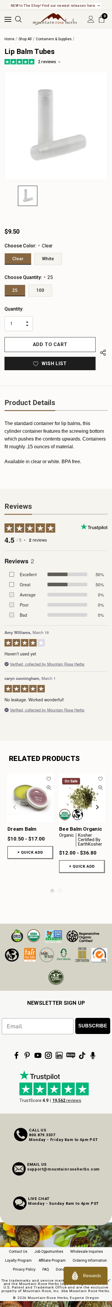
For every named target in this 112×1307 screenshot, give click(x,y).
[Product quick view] (49, 787)
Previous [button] (14, 807)
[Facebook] (16, 1055)
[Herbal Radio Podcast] (92, 1055)
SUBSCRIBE (92, 1025)
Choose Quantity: (28, 277)
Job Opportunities (48, 1251)
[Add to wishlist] (49, 778)
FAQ (45, 1269)
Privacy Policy (24, 1269)
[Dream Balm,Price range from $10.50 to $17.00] (30, 798)
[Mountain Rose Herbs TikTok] (82, 1055)
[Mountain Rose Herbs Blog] (70, 1055)
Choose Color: (28, 246)
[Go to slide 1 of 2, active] (52, 890)
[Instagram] (48, 1055)
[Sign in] (91, 19)
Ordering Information (90, 1260)
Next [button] (97, 807)
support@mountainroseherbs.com (63, 1169)
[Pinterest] (27, 1055)
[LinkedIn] (59, 1055)
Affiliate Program (52, 1260)
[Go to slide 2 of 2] (60, 890)
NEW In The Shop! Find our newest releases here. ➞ (55, 6)
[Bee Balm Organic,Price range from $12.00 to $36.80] (82, 798)
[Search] (18, 19)
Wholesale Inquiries (86, 1251)
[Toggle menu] (7, 19)
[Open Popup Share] (103, 352)
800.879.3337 (42, 1135)
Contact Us (18, 1251)
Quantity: (14, 309)
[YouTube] (38, 1055)
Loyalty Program (18, 1260)
